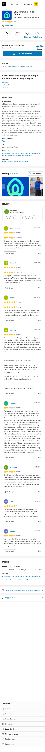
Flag (39, 253)
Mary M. (13, 330)
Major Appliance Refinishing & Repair (26, 17)
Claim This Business (24, 54)
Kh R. (12, 501)
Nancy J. (13, 263)
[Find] (36, 4)
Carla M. (13, 531)
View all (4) (14, 173)
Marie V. (13, 298)
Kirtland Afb (5, 85)
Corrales (5, 82)
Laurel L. (13, 403)
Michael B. (14, 467)
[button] (41, 4)
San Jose (5, 88)
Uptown (4, 141)
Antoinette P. (15, 228)
